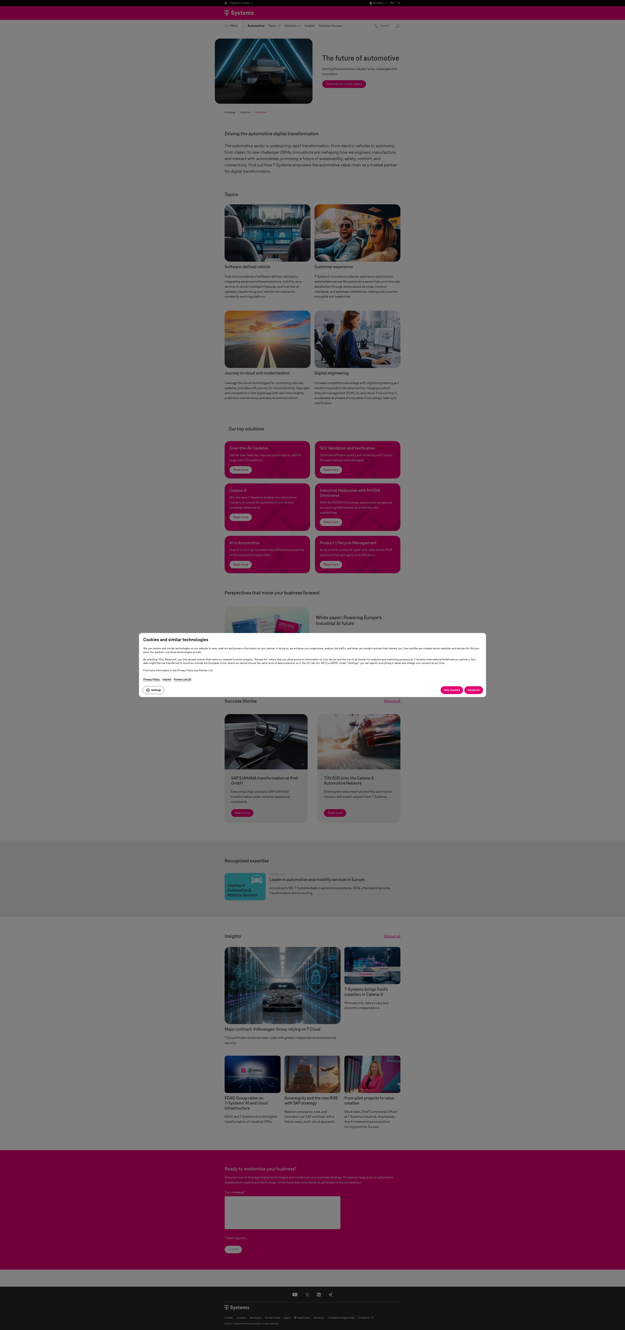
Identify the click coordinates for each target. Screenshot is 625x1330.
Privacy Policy (151, 679)
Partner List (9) (182, 679)
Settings (156, 690)
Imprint (166, 679)
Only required (452, 690)
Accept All (474, 690)
